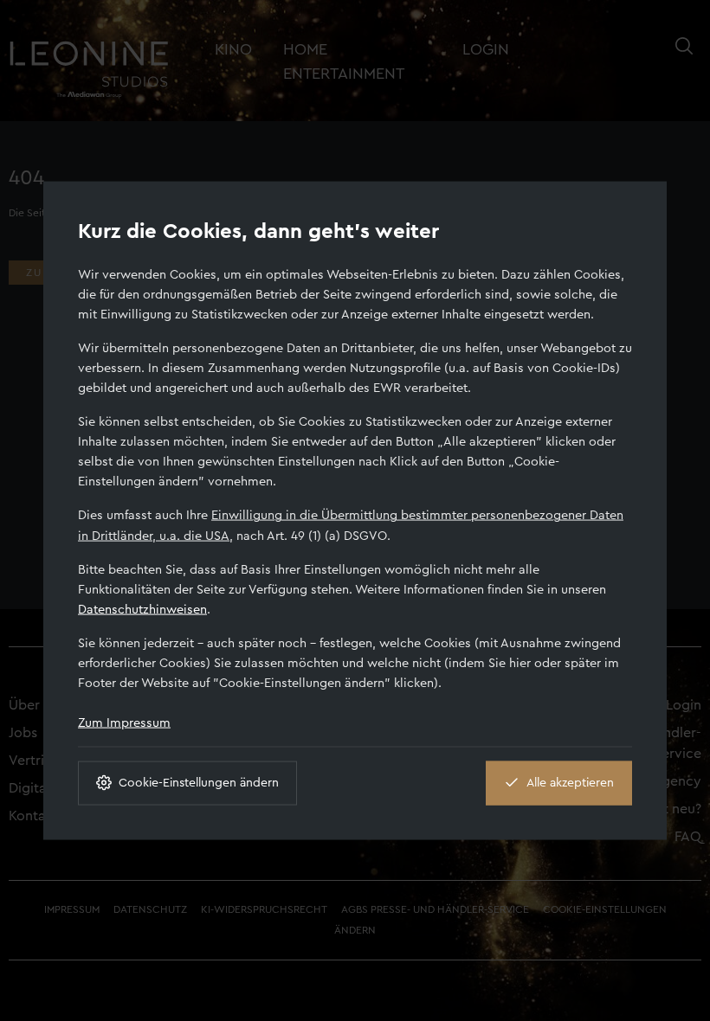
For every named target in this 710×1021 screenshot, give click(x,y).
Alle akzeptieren (570, 782)
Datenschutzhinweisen (142, 608)
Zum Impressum (124, 722)
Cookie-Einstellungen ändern (199, 782)
